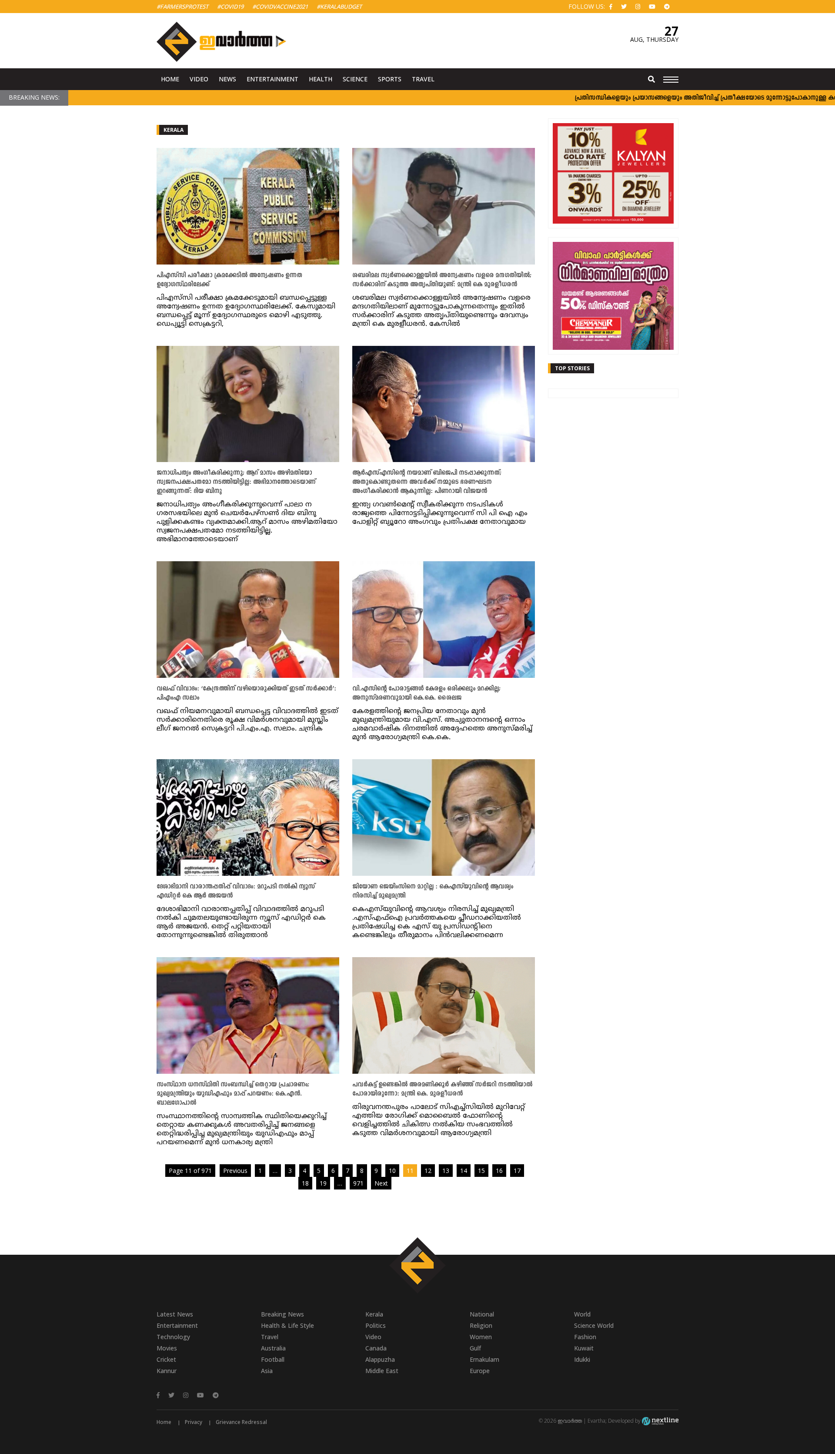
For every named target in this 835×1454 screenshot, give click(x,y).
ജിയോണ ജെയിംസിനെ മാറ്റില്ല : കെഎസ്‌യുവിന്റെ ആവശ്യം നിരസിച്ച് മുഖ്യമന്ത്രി (432, 891)
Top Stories (572, 368)
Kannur (167, 1371)
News (227, 79)
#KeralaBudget (339, 6)
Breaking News (282, 1314)
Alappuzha (380, 1359)
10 (392, 1170)
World (582, 1314)
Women (481, 1337)
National (482, 1314)
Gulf (475, 1348)
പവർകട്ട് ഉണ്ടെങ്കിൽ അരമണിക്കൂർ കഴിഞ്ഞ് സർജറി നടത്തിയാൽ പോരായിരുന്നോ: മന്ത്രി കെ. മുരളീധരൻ (442, 1089)
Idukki (582, 1359)
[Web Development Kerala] (660, 1420)
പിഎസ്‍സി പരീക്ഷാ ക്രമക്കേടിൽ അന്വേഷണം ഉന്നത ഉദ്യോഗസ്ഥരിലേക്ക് (229, 280)
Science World (594, 1325)
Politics (375, 1325)
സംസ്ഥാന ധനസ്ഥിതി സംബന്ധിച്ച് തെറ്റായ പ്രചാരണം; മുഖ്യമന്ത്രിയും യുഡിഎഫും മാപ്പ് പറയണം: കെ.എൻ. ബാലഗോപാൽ (233, 1094)
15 (481, 1170)
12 (427, 1170)
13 (445, 1170)
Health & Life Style (287, 1325)
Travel (423, 79)
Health (320, 79)
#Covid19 (230, 6)
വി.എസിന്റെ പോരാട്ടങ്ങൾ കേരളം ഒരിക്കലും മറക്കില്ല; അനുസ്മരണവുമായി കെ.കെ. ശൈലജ (426, 693)
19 (323, 1183)
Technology (173, 1337)
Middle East (381, 1371)
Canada (376, 1348)
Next (381, 1183)
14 (463, 1170)
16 (499, 1170)
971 (358, 1183)
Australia (273, 1348)
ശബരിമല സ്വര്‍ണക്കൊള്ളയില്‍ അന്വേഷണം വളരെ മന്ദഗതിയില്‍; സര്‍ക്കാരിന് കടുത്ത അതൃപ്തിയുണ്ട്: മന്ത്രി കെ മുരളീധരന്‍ (441, 280)
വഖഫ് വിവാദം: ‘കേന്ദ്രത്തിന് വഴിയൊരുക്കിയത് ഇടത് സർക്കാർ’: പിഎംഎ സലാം (246, 693)
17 (517, 1170)
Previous (235, 1170)
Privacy (193, 1422)
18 (305, 1183)
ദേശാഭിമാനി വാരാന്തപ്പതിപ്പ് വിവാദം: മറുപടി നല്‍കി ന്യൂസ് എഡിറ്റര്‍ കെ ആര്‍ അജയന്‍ (236, 891)
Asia (267, 1371)
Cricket (166, 1359)
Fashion (585, 1337)
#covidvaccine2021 (280, 6)
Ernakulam (484, 1359)
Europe (480, 1371)
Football (272, 1359)
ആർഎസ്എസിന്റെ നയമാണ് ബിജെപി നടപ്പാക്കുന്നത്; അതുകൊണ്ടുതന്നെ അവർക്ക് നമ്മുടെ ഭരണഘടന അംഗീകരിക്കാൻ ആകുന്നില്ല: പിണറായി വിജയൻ (426, 482)
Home (170, 79)
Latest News (175, 1314)
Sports (389, 79)
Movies (167, 1348)
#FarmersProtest (182, 6)
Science (355, 79)
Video (199, 79)
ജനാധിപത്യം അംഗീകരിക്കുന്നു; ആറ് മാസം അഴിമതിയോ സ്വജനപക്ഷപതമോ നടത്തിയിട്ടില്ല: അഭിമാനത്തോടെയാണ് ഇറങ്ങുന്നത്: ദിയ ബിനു (236, 482)
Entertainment (272, 79)
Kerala (174, 130)
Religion (481, 1325)
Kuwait (584, 1348)
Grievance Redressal (241, 1422)
